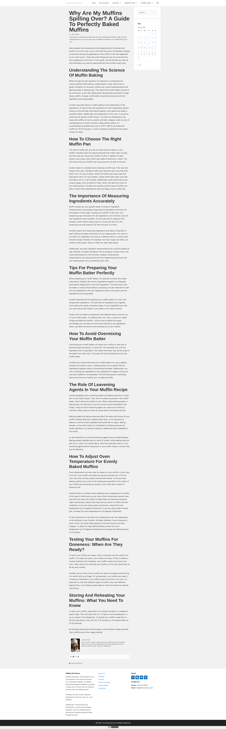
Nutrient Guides (146, 3)
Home (93, 3)
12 (144, 42)
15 (152, 42)
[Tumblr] (78, 657)
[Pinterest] (73, 657)
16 (155, 42)
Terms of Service (104, 682)
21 (150, 47)
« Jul (139, 65)
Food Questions (104, 3)
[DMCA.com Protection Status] (113, 727)
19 (144, 47)
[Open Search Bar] (157, 3)
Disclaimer (102, 688)
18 (141, 47)
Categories (115, 3)
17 (139, 47)
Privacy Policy (103, 685)
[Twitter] (76, 657)
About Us (101, 673)
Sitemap (101, 676)
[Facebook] (71, 657)
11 (141, 42)
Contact (101, 679)
